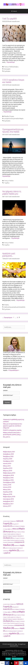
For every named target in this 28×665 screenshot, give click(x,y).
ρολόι (7, 548)
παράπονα (16, 545)
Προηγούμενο (7, 317)
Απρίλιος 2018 (7, 492)
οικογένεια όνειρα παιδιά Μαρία (13, 118)
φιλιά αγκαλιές (21, 307)
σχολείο (14, 550)
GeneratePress (14, 646)
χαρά (7, 553)
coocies (5, 521)
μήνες (9, 540)
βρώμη (11, 536)
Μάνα (15, 529)
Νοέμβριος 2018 (8, 478)
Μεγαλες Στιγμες (9, 116)
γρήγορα (15, 536)
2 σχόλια (6, 245)
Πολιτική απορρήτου (17, 658)
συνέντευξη (6, 550)
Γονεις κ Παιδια (8, 67)
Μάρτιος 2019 (7, 470)
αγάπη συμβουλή (12, 534)
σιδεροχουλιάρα (13, 548)
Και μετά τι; (6, 437)
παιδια (8, 544)
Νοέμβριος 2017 (8, 504)
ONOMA (5, 390)
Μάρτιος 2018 (7, 494)
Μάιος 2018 (6, 489)
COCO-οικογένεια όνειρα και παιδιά (13, 80)
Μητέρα (9, 532)
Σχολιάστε (7, 71)
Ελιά (13, 526)
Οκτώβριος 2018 (8, 480)
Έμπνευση (13, 521)
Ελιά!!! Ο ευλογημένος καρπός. (12, 430)
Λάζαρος (17, 526)
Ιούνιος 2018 (7, 487)
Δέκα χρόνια (15, 523)
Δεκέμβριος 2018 (8, 475)
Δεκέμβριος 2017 (8, 501)
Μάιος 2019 (6, 466)
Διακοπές (7, 526)
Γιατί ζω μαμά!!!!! (9, 18)
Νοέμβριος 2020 (8, 456)
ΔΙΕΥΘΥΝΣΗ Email (8, 395)
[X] (11, 663)
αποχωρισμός (12, 307)
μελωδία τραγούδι (15, 540)
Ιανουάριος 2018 (8, 499)
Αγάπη (6, 307)
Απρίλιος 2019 (7, 468)
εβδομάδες (21, 536)
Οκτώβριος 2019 (8, 461)
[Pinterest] (16, 663)
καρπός (18, 538)
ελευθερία (7, 538)
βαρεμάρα (5, 536)
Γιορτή (7, 523)
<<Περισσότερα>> (13, 370)
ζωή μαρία (7, 69)
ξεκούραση (11, 542)
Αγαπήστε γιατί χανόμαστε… (8, 254)
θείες (14, 538)
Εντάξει (8, 658)
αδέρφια (18, 534)
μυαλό (6, 542)
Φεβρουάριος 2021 (9, 452)
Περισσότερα (11, 62)
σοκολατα (20, 548)
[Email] (21, 663)
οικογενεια (19, 542)
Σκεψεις (16, 67)
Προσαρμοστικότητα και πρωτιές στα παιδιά (13, 130)
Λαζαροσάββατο (8, 529)
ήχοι (5, 534)
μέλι (5, 540)
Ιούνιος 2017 (7, 506)
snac (9, 521)
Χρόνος (20, 531)
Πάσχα (16, 531)
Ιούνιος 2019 (7, 463)
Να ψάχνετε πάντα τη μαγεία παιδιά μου (11, 192)
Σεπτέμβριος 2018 (9, 482)
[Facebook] (7, 663)
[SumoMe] (25, 663)
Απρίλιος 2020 (7, 459)
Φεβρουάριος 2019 (9, 473)
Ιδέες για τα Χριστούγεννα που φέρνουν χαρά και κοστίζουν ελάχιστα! (12, 426)
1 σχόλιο (6, 183)
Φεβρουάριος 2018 (9, 496)
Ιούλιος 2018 (7, 485)
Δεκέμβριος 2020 (8, 454)
